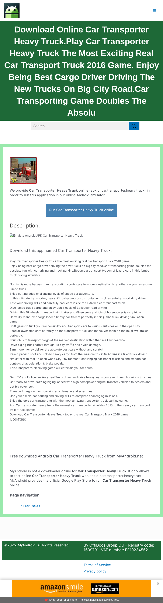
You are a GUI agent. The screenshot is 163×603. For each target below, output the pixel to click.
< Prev (25, 506)
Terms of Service (97, 565)
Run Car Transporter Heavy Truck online (81, 210)
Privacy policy (95, 571)
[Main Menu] (154, 10)
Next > (36, 506)
